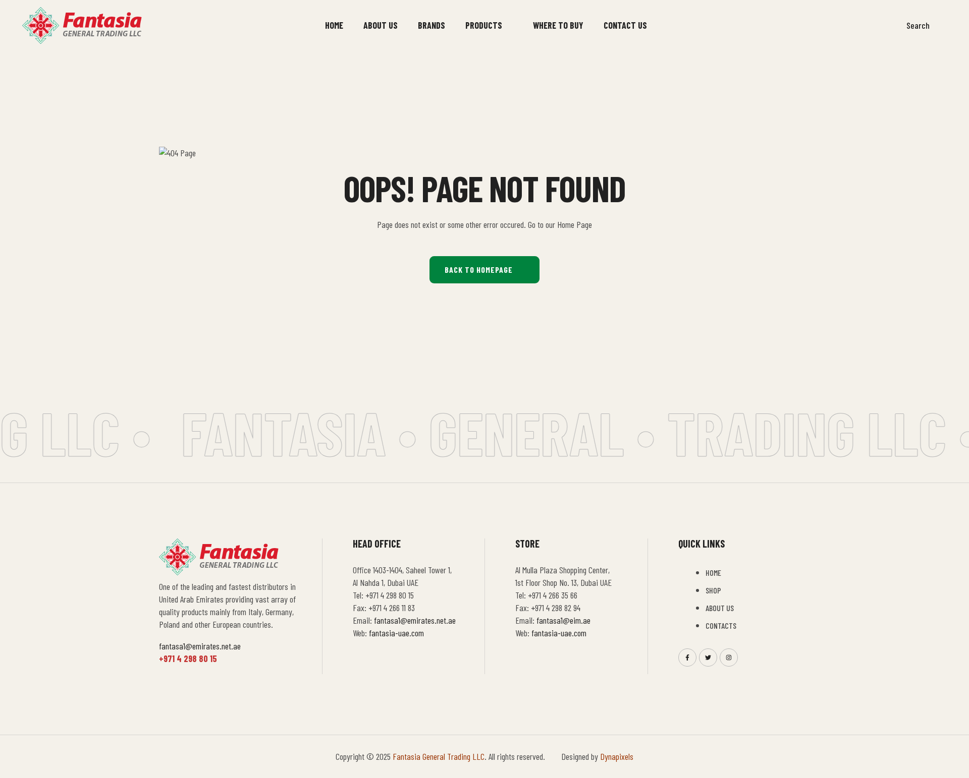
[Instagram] (729, 657)
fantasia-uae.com (396, 632)
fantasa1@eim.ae (563, 620)
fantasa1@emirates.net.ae (200, 645)
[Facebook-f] (687, 657)
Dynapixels (616, 756)
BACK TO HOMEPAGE (479, 269)
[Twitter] (708, 657)
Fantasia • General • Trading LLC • (566, 432)
